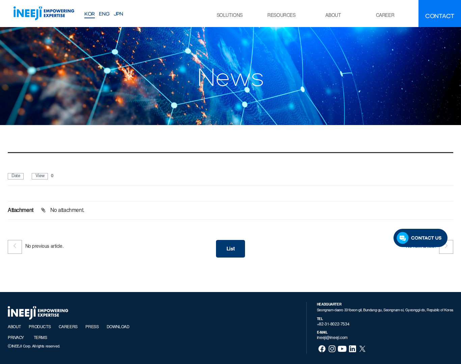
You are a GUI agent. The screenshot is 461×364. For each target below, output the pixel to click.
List (230, 249)
